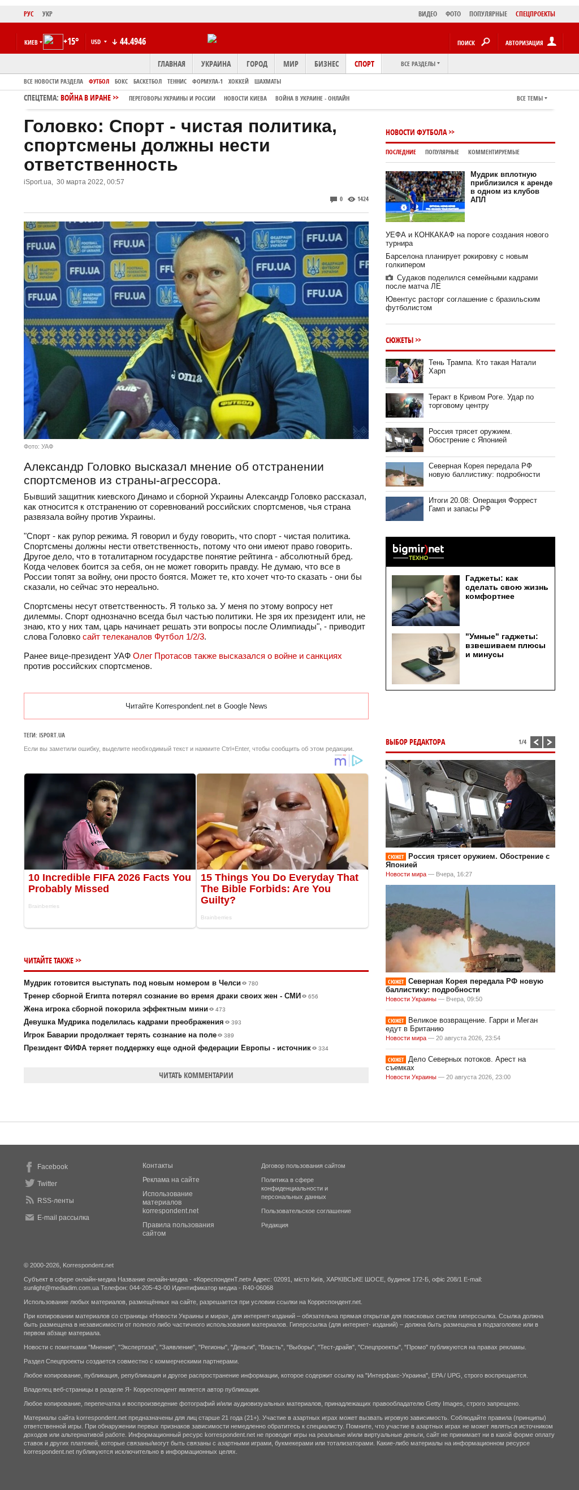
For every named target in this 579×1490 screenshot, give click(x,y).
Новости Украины (411, 999)
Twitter (47, 1184)
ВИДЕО (427, 14)
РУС (29, 14)
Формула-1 (207, 81)
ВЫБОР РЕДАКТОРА (415, 741)
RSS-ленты (55, 1201)
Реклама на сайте (171, 1180)
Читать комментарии (196, 1075)
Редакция (274, 1225)
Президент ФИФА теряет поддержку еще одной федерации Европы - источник (176, 1048)
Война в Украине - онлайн (312, 98)
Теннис (177, 81)
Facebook (52, 1167)
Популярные (442, 151)
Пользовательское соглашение (306, 1210)
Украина (216, 63)
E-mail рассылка (63, 1218)
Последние (401, 151)
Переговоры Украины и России (172, 98)
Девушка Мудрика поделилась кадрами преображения (132, 1022)
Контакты (157, 1166)
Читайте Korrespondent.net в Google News (196, 706)
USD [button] (96, 41)
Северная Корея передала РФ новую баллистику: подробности (484, 470)
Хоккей (238, 81)
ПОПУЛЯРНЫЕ (488, 14)
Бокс (121, 81)
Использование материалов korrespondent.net (170, 1202)
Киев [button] (31, 42)
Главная (171, 63)
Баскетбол (147, 81)
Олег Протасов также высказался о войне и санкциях (237, 656)
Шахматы (267, 81)
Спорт (364, 63)
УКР (47, 14)
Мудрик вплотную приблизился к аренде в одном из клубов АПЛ (511, 187)
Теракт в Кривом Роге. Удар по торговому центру (481, 401)
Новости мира (406, 874)
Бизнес (326, 63)
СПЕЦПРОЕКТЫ (535, 14)
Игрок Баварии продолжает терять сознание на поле (129, 1035)
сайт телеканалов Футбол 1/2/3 (143, 636)
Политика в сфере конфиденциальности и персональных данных (294, 1188)
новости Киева (245, 98)
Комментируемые (494, 151)
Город (257, 63)
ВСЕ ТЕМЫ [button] (530, 98)
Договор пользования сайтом (303, 1165)
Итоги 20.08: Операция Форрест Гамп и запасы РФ (483, 504)
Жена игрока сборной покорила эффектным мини (125, 1009)
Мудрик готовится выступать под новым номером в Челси (141, 983)
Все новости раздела (53, 81)
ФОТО (453, 14)
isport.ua (52, 735)
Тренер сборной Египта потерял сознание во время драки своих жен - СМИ (171, 996)
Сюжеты (399, 340)
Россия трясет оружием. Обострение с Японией (470, 435)
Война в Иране (205, 97)
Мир (291, 63)
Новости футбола (416, 132)
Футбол (99, 81)
